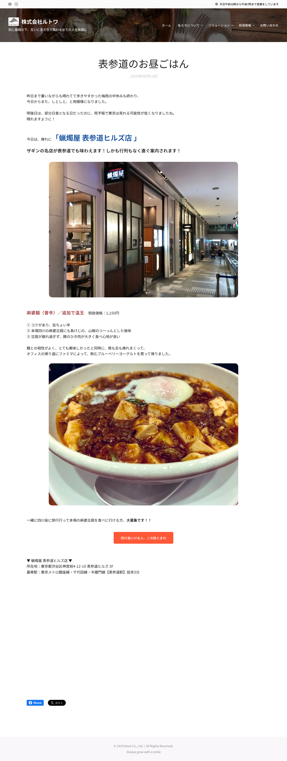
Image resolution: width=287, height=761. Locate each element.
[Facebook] (10, 4)
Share (37, 702)
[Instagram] (16, 4)
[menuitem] (168, 25)
